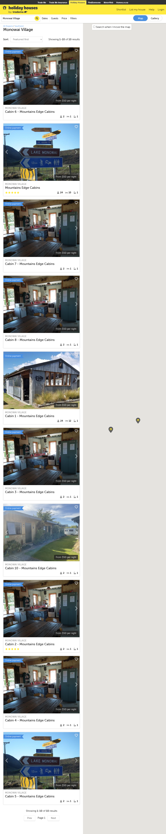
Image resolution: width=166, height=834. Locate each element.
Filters (73, 18)
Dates (45, 18)
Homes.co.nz (122, 2)
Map (140, 18)
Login (161, 9)
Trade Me (42, 2)
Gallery (155, 18)
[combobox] (20, 18)
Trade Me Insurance (58, 2)
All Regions (8, 26)
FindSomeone (94, 2)
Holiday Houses (77, 2)
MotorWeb (108, 2)
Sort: (6, 39)
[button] (138, 420)
